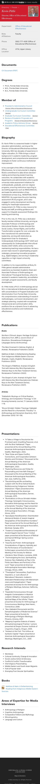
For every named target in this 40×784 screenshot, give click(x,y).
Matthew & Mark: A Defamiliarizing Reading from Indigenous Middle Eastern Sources (20, 688)
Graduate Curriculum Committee (18, 116)
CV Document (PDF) (9, 71)
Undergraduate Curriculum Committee (20, 111)
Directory (5, 7)
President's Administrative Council (18, 106)
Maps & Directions (20, 776)
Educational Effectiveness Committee (19, 126)
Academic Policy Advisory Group (18, 123)
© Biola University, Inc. (14, 779)
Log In (21, 2)
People (14, 7)
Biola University (14, 2)
